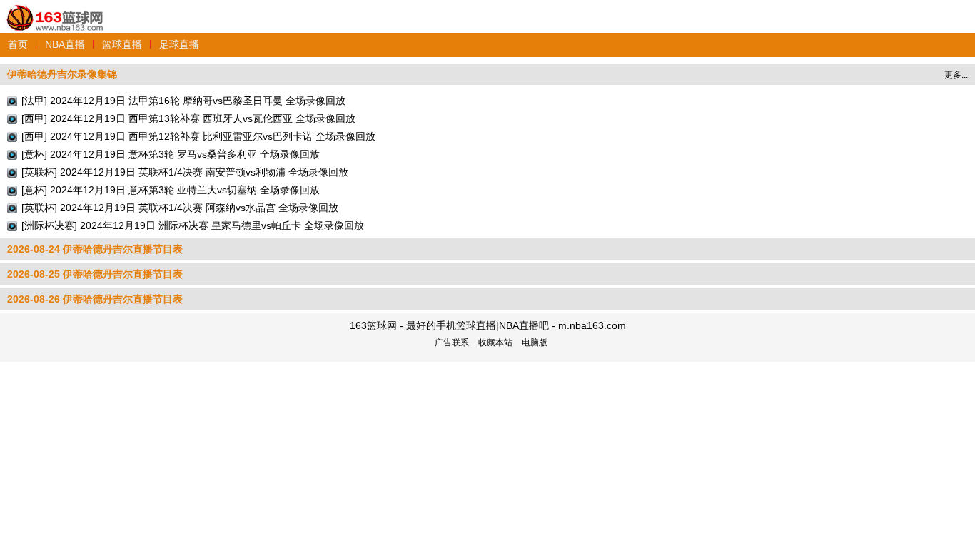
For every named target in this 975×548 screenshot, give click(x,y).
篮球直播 (122, 44)
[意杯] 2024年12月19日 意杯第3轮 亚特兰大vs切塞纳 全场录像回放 (170, 190)
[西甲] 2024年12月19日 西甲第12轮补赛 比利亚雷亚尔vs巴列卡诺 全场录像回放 (198, 136)
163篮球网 (55, 10)
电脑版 (534, 342)
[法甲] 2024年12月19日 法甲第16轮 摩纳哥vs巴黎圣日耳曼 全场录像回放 (183, 100)
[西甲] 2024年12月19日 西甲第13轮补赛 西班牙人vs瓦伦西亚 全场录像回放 (188, 118)
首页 (18, 44)
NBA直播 (65, 44)
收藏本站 (495, 342)
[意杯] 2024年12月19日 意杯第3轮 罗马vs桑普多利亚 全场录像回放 (170, 154)
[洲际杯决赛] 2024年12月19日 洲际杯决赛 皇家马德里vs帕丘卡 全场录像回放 (192, 225)
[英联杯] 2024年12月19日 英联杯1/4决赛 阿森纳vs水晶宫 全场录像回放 (179, 207)
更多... (956, 75)
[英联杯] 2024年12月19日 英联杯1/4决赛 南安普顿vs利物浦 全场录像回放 (184, 172)
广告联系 (452, 342)
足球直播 (179, 44)
